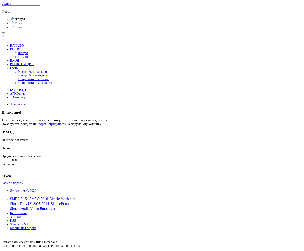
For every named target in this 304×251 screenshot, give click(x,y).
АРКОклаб (17, 93)
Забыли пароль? (13, 183)
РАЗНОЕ (16, 49)
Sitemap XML (19, 224)
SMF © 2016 (38, 199)
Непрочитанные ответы (35, 82)
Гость (14, 68)
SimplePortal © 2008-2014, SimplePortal (40, 204)
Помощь (24, 56)
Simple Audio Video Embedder (32, 209)
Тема (18, 27)
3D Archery (17, 97)
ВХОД (14, 60)
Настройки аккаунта (32, 75)
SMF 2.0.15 (18, 199)
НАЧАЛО (17, 45)
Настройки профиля (32, 71)
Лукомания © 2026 (23, 190)
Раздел (19, 23)
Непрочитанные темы (33, 79)
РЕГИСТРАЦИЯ (22, 64)
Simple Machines (62, 199)
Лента (6, 3)
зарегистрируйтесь (52, 124)
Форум (19, 19)
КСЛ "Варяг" (19, 90)
